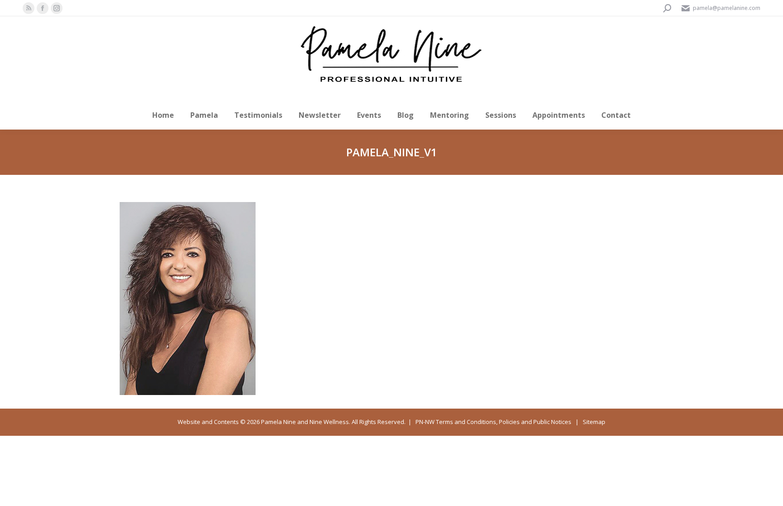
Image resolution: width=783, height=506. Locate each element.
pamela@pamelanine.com (726, 8)
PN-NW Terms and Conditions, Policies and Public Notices (493, 422)
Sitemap (594, 422)
